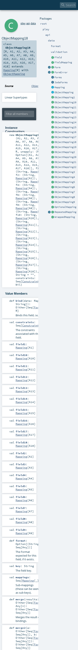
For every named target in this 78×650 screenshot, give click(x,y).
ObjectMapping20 (65, 157)
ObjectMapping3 (64, 172)
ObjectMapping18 (65, 142)
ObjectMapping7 (64, 192)
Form (57, 67)
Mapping (59, 87)
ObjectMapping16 (65, 132)
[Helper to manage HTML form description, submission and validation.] (52, 67)
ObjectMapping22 (65, 167)
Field (58, 57)
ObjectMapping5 (64, 182)
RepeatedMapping (65, 212)
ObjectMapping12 (65, 112)
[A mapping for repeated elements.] (52, 212)
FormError (61, 72)
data (33, 23)
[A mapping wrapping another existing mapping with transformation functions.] (52, 217)
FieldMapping (63, 62)
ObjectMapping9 (64, 202)
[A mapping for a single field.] (52, 62)
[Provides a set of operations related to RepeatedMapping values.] (49, 212)
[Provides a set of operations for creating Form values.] (49, 67)
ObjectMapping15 (65, 127)
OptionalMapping (65, 207)
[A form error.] (52, 72)
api (28, 23)
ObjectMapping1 (64, 97)
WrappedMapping (64, 217)
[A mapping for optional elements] (52, 207)
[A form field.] (52, 57)
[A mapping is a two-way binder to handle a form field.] (52, 87)
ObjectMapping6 (64, 187)
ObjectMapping (63, 92)
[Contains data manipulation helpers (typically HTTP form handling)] (52, 77)
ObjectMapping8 (64, 197)
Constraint (30, 281)
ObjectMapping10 (65, 102)
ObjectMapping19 (65, 147)
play (23, 23)
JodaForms (61, 82)
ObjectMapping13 (65, 117)
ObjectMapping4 (64, 177)
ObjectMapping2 (64, 152)
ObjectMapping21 (65, 162)
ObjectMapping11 (65, 107)
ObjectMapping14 (65, 122)
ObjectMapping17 (65, 137)
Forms (58, 77)
